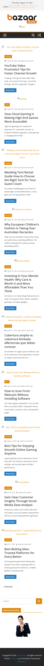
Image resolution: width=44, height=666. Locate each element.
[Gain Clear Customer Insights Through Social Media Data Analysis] (22, 482)
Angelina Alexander (27, 61)
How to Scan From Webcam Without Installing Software (17, 394)
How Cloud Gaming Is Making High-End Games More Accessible (21, 117)
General (8, 56)
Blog (7, 105)
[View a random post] (39, 35)
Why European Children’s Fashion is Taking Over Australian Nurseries (23, 7)
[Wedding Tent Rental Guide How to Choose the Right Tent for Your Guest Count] (22, 154)
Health (7, 267)
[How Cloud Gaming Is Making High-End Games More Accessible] (22, 99)
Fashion (8, 215)
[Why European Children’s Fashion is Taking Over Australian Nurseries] (22, 209)
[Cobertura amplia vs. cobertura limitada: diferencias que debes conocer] (22, 318)
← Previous (7, 586)
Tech (7, 382)
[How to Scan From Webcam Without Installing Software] (22, 374)
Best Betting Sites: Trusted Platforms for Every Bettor (19, 553)
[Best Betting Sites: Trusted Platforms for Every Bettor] (22, 532)
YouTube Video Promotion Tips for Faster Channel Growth (20, 69)
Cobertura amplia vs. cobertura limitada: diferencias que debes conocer (19, 341)
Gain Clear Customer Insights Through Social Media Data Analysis (20, 501)
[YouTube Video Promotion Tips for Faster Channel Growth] (22, 48)
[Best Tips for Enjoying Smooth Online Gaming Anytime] (22, 429)
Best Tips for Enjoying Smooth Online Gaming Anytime (20, 449)
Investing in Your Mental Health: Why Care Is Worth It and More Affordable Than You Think (21, 283)
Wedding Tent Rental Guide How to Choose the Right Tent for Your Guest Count (20, 178)
